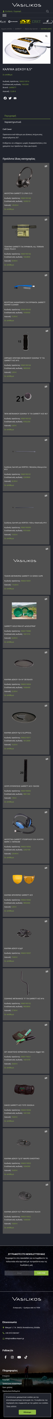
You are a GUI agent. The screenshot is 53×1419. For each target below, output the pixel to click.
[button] (52, 21)
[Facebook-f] (5, 1357)
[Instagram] (12, 1357)
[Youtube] (19, 1357)
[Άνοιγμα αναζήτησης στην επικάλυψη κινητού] (47, 11)
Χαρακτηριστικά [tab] (12, 121)
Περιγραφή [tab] (10, 115)
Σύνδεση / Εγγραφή (13, 11)
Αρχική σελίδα (6, 29)
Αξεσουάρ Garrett (31, 29)
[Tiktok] (26, 1357)
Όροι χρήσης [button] (12, 1406)
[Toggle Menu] (4, 15)
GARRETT (18, 29)
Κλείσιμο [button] (27, 1412)
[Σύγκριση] (46, 166)
